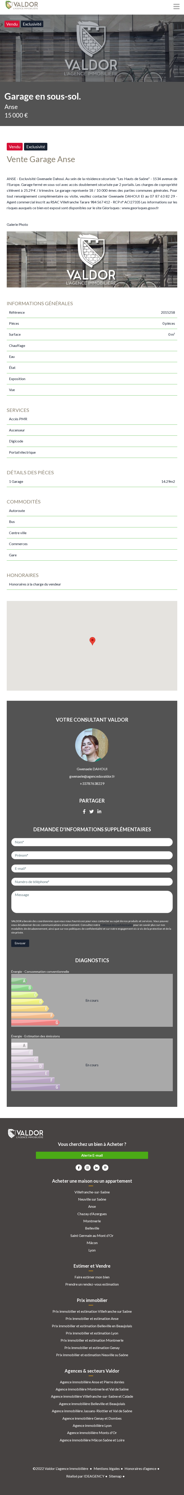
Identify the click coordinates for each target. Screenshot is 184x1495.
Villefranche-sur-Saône (92, 1192)
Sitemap (115, 1476)
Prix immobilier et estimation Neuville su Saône (92, 1355)
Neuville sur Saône (92, 1199)
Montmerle (92, 1221)
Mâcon (92, 1242)
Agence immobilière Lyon (92, 1425)
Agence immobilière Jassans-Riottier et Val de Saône (92, 1411)
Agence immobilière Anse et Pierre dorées (92, 1382)
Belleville (92, 1228)
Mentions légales (107, 1468)
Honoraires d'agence (140, 1468)
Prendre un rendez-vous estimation (92, 1284)
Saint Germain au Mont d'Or (92, 1235)
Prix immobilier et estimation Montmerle (92, 1340)
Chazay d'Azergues (92, 1214)
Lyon (92, 1250)
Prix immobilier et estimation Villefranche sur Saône (92, 1311)
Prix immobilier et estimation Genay (92, 1347)
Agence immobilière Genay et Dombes (92, 1418)
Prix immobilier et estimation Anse (92, 1318)
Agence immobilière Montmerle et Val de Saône (92, 1389)
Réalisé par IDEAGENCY (85, 1476)
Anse (92, 1206)
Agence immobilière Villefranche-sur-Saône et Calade (92, 1396)
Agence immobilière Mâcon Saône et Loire (92, 1440)
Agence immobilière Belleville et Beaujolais (92, 1403)
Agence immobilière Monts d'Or (92, 1432)
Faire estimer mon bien (92, 1277)
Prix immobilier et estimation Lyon (92, 1333)
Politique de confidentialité (117, 925)
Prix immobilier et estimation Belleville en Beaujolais (92, 1326)
